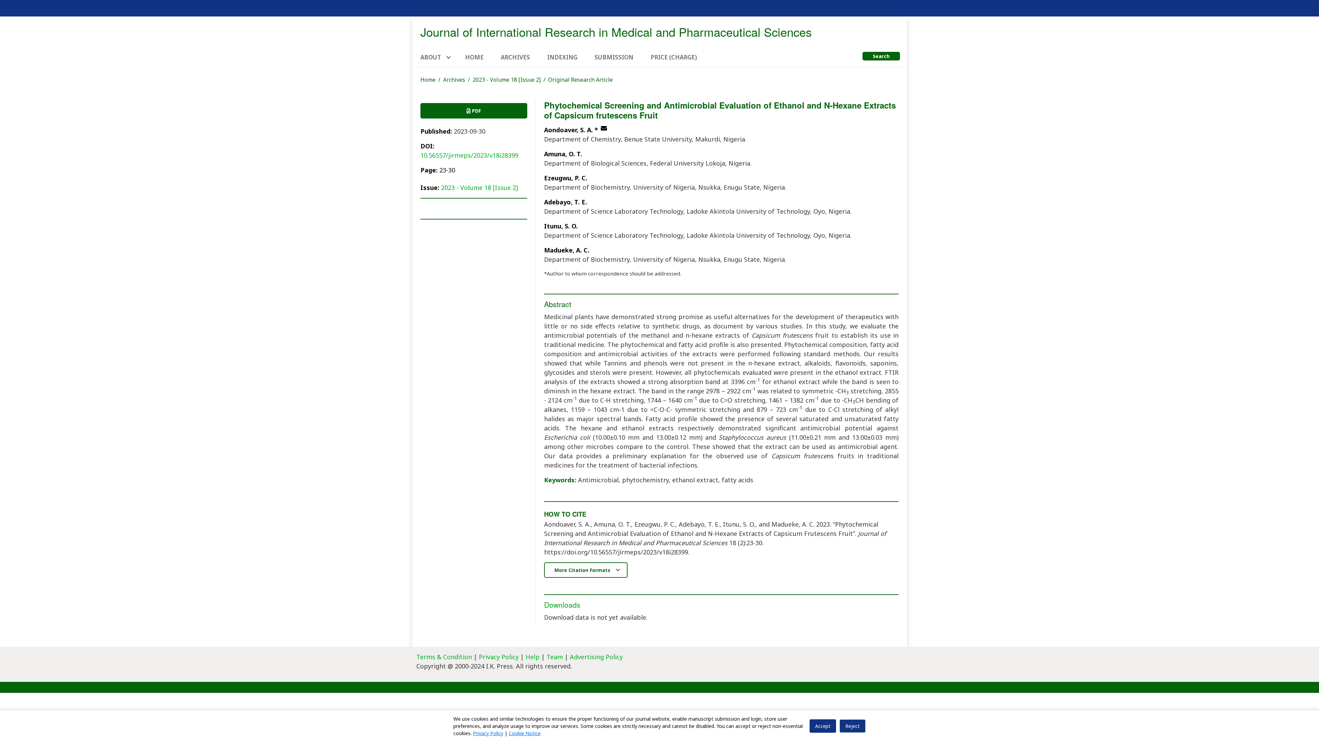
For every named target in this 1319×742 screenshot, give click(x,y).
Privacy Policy (499, 657)
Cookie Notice (525, 733)
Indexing (562, 57)
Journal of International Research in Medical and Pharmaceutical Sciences (616, 31)
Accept (823, 726)
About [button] (431, 57)
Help (533, 657)
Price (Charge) (674, 57)
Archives (515, 57)
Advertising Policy (596, 657)
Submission (614, 57)
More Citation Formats (583, 570)
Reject (852, 726)
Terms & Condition (444, 657)
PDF (476, 111)
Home (474, 57)
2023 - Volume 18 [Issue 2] (507, 79)
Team (554, 657)
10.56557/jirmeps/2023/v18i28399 (469, 155)
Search (881, 56)
